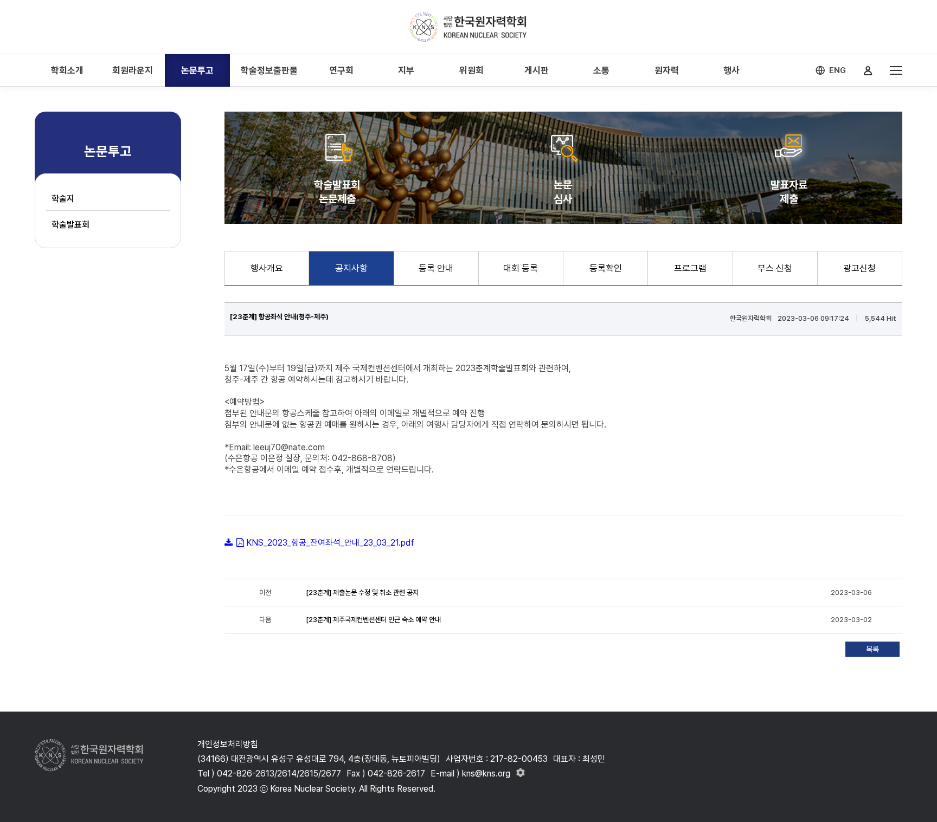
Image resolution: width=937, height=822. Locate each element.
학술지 (63, 198)
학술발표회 (70, 224)
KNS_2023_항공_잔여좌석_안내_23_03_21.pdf (330, 543)
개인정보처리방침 (227, 744)
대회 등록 (520, 268)
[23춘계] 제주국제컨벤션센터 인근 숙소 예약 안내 (373, 620)
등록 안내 (436, 268)
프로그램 (690, 268)
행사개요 (267, 268)
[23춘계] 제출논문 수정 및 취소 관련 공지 (362, 592)
